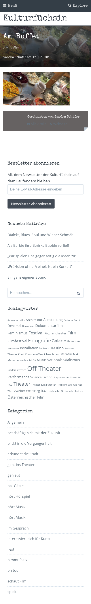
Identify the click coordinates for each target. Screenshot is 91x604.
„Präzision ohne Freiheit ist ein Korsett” (40, 266)
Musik (41, 360)
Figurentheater (55, 333)
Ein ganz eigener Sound (27, 277)
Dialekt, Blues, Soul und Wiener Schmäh (41, 234)
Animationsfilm (16, 320)
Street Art (75, 377)
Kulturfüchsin (35, 19)
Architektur (34, 320)
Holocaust (13, 348)
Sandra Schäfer (15, 57)
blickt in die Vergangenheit (30, 443)
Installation (29, 348)
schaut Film (17, 581)
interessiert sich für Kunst (29, 538)
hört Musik (16, 506)
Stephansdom (61, 377)
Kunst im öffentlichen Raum (42, 354)
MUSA (32, 360)
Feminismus (18, 333)
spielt (12, 591)
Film (71, 333)
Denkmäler (28, 326)
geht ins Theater (21, 464)
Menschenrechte (18, 360)
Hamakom (73, 341)
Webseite (59, 124)
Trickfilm (62, 384)
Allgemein (16, 422)
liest (11, 549)
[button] (36, 88)
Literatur (65, 354)
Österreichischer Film (26, 397)
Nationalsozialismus (63, 359)
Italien (43, 348)
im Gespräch (18, 528)
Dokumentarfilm (49, 325)
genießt (14, 475)
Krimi (21, 354)
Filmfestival (17, 340)
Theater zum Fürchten (43, 384)
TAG (10, 384)
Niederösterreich (17, 370)
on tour (14, 570)
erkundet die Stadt (23, 454)
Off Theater (44, 368)
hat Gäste (16, 485)
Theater (21, 384)
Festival (36, 333)
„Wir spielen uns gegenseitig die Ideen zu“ (42, 256)
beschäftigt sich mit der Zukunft (34, 432)
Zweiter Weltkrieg (27, 391)
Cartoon (68, 320)
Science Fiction (41, 377)
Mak (75, 354)
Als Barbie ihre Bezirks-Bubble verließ (38, 245)
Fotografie (39, 340)
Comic (77, 320)
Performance (18, 377)
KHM (51, 348)
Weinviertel (75, 384)
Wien (10, 391)
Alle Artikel (38, 124)
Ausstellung (53, 319)
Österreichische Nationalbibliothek (62, 391)
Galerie (59, 340)
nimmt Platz (17, 559)
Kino (60, 347)
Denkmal (14, 325)
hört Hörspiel (19, 496)
